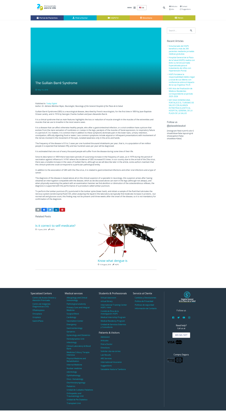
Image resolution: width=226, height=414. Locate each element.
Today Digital (51, 103)
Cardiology (71, 317)
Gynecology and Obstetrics (78, 335)
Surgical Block (73, 313)
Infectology (72, 342)
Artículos (174, 6)
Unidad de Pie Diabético (77, 399)
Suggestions (186, 9)
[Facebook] (173, 317)
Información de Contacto (146, 308)
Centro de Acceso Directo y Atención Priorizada (44, 299)
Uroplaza (36, 317)
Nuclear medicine (74, 368)
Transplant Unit (74, 403)
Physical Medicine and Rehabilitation (76, 359)
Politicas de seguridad (144, 305)
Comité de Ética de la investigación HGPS (110, 312)
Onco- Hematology (75, 379)
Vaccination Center (75, 321)
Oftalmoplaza (38, 310)
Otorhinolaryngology (76, 382)
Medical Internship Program (113, 317)
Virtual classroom (108, 297)
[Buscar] (164, 7)
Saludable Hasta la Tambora (113, 369)
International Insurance (111, 362)
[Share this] (44, 210)
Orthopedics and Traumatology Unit (75, 394)
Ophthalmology (73, 375)
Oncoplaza (37, 313)
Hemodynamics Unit (75, 339)
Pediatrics (71, 386)
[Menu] (134, 8)
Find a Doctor (106, 344)
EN (143, 7)
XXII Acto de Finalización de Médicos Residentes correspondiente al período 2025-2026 (181, 92)
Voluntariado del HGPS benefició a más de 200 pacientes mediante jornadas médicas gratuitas (181, 50)
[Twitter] (178, 317)
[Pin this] (62, 210)
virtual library (107, 301)
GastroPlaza (37, 321)
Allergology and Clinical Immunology (77, 299)
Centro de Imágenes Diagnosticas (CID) (41, 305)
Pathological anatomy (76, 304)
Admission (105, 337)
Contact (184, 6)
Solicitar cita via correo (111, 351)
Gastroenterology (74, 328)
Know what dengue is (112, 261)
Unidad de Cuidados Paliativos (80, 390)
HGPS (52, 229)
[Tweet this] (50, 210)
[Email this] (38, 210)
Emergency (71, 324)
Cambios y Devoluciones (145, 297)
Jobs (172, 9)
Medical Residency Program (113, 321)
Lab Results (106, 355)
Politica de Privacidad (144, 301)
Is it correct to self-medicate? (55, 226)
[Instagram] (189, 317)
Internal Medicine (74, 364)
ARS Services (106, 358)
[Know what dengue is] (127, 240)
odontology (72, 372)
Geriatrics (71, 331)
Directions (105, 347)
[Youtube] (184, 317)
